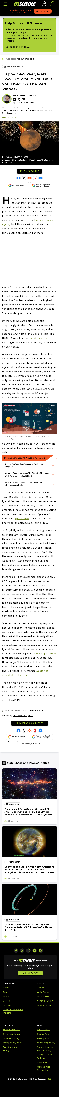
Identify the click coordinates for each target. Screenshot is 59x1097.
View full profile (9, 117)
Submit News (44, 996)
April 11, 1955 (22, 518)
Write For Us (43, 992)
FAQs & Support (45, 1005)
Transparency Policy (12, 1042)
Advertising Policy (46, 1042)
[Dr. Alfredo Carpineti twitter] (19, 99)
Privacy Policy (43, 1038)
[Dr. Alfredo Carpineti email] (23, 99)
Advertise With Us (46, 1000)
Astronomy (14, 804)
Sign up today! (30, 973)
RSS (49, 1079)
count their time (38, 338)
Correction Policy (11, 1034)
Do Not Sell (42, 1062)
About (6, 996)
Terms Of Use (43, 1029)
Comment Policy (11, 1038)
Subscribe (8, 1005)
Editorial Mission (11, 1029)
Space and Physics (16, 66)
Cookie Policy (43, 1034)
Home (6, 987)
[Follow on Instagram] (28, 950)
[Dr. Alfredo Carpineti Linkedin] (14, 99)
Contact (41, 987)
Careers (6, 1000)
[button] (53, 2)
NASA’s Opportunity (45, 653)
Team (5, 992)
